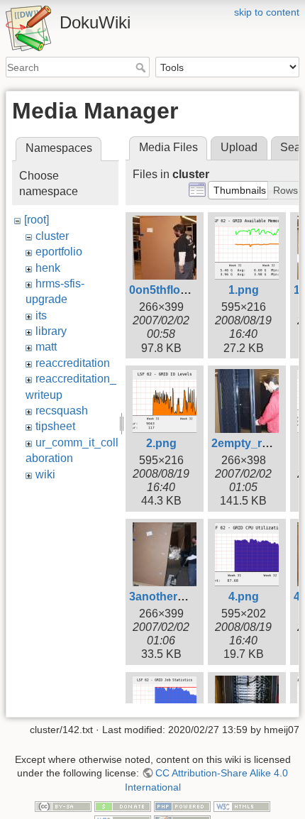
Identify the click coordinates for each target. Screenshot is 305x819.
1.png (243, 290)
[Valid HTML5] (242, 806)
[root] (36, 220)
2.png (161, 443)
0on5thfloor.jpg (170, 290)
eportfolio (58, 252)
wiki (45, 474)
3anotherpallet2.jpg (181, 596)
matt (46, 347)
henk (47, 268)
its (41, 315)
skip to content (266, 12)
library (51, 331)
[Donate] (122, 806)
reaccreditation (72, 363)
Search (142, 67)
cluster (52, 236)
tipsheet (55, 426)
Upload (239, 147)
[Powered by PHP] (182, 806)
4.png (243, 596)
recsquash (61, 411)
